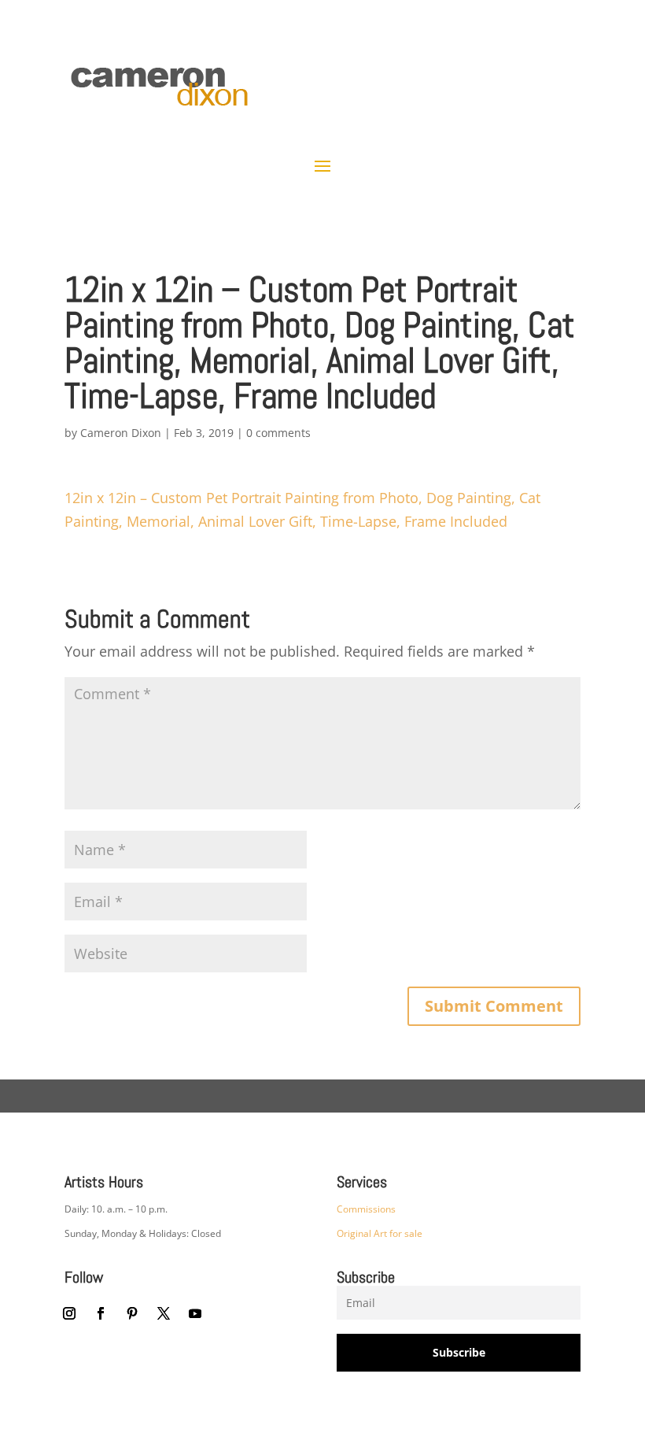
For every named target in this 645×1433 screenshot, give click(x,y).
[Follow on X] (163, 1313)
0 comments (278, 432)
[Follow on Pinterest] (132, 1313)
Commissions (366, 1209)
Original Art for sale (379, 1233)
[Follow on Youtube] (195, 1313)
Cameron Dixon (120, 432)
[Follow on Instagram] (69, 1313)
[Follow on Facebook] (100, 1313)
